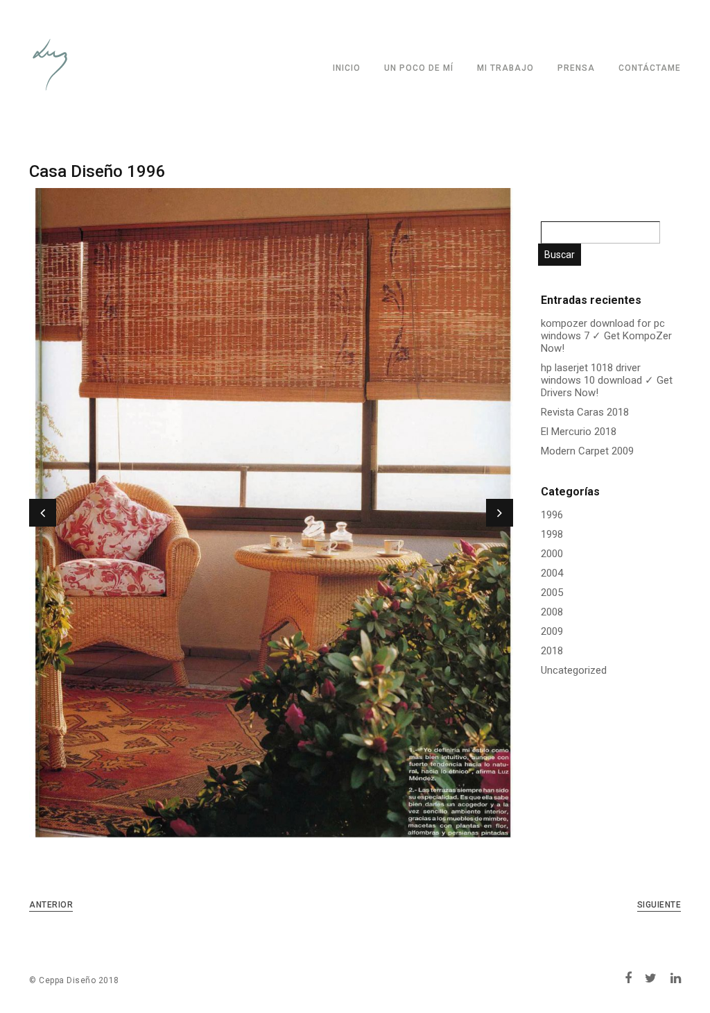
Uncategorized (574, 670)
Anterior (51, 905)
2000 (552, 553)
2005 (552, 592)
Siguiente (659, 905)
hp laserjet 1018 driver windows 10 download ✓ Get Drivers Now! (607, 380)
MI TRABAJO (505, 68)
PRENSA (576, 68)
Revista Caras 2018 (585, 412)
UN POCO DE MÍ (418, 68)
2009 (552, 631)
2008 (552, 612)
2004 (552, 573)
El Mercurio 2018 (578, 431)
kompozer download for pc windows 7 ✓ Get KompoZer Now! (606, 336)
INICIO (347, 68)
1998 (552, 534)
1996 (552, 515)
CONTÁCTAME (649, 68)
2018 (552, 651)
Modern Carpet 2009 (587, 451)
